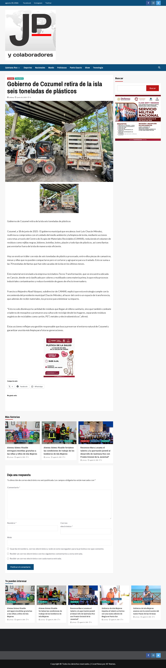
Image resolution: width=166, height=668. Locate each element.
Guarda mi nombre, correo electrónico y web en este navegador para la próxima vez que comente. (57, 548)
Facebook (27, 3)
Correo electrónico (66, 524)
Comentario (13, 487)
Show (87, 67)
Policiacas (62, 67)
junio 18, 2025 (22, 97)
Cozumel (10, 78)
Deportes (28, 67)
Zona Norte (19, 78)
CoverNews (96, 664)
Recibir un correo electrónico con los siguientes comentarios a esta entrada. (46, 553)
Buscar (119, 78)
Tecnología (98, 67)
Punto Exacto (76, 67)
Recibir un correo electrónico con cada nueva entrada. (36, 558)
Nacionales (40, 67)
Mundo (51, 67)
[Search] (159, 67)
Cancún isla (11, 441)
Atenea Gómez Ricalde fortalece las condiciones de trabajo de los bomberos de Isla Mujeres (59, 450)
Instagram (38, 3)
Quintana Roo (11, 67)
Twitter (48, 3)
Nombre (11, 523)
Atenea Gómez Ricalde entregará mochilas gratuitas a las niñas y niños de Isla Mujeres (22, 450)
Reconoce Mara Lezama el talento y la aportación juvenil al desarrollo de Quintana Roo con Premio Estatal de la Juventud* (95, 452)
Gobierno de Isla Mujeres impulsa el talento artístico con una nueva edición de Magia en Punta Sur (113, 612)
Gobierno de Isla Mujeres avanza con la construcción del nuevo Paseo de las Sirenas (146, 611)
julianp (11, 97)
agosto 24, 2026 (20, 457)
